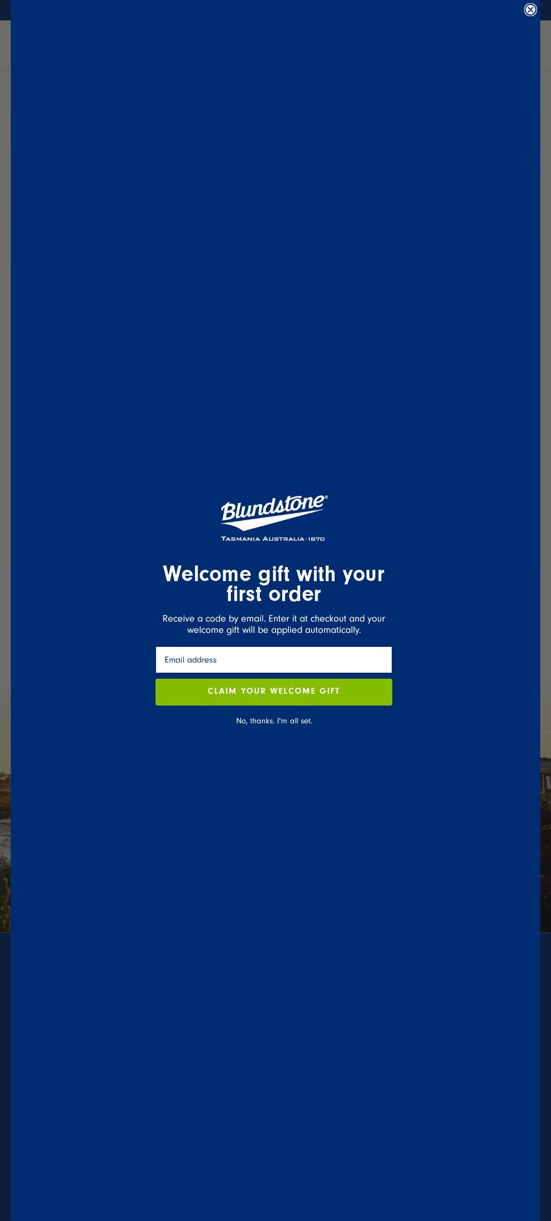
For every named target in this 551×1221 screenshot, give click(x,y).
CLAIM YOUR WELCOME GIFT (274, 692)
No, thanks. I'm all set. (274, 720)
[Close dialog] (530, 9)
